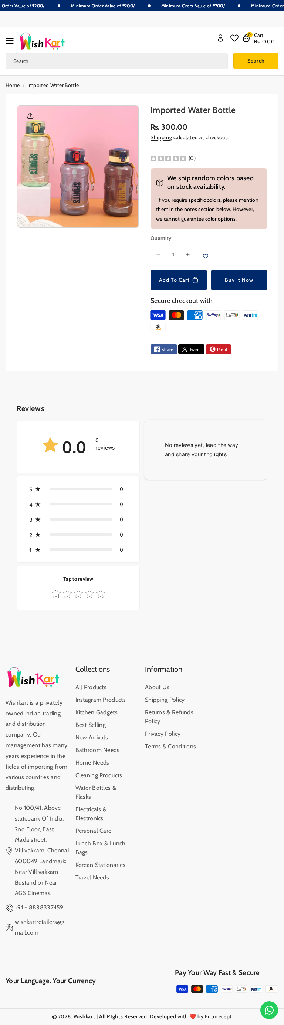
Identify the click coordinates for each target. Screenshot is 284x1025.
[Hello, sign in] (220, 38)
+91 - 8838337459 (39, 907)
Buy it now (239, 280)
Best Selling (90, 724)
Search (256, 60)
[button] (12, 40)
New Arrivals (91, 737)
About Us (157, 687)
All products (91, 687)
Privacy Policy (162, 733)
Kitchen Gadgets (96, 712)
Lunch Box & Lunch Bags (100, 848)
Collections (92, 669)
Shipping (161, 137)
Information (163, 669)
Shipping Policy (165, 699)
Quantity (161, 238)
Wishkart (84, 1016)
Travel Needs (92, 877)
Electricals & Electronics (91, 814)
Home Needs (92, 762)
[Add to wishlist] (206, 256)
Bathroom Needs (97, 750)
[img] (168, 158)
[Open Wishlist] (234, 38)
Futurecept (218, 1016)
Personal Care (93, 830)
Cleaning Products (98, 775)
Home (13, 85)
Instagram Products (100, 699)
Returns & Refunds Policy (169, 717)
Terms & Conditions (170, 746)
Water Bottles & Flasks (95, 792)
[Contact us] (269, 1010)
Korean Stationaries (100, 864)
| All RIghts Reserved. (122, 1016)
